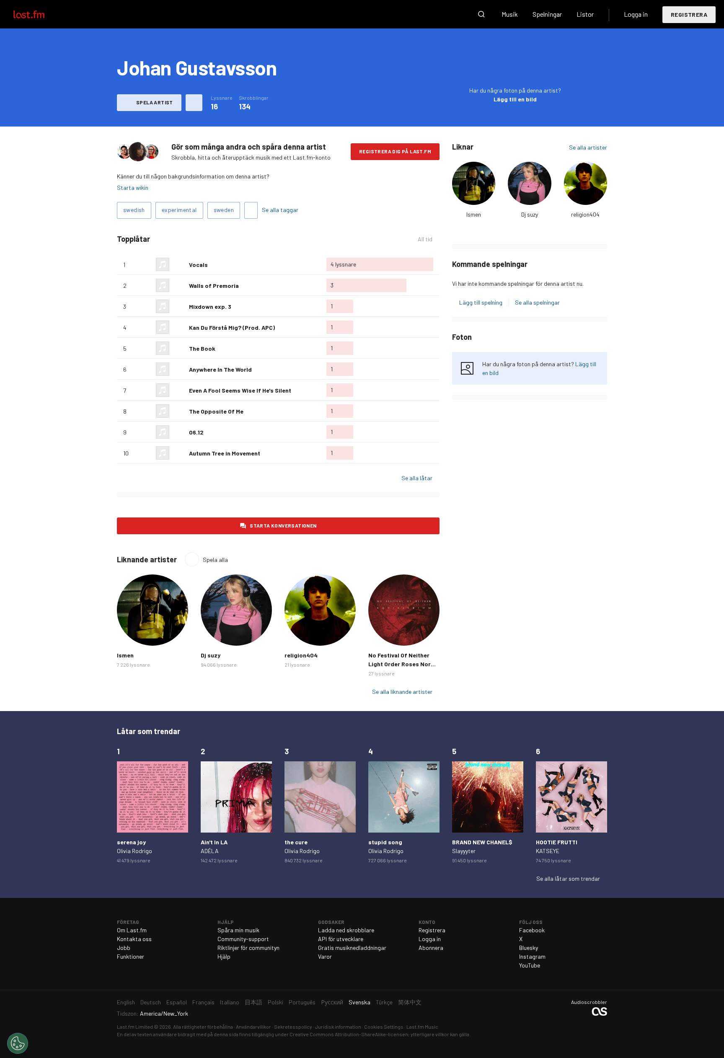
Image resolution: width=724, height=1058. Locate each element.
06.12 (196, 432)
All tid (429, 239)
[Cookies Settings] (17, 1043)
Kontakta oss (134, 938)
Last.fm (38, 14)
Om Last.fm (132, 930)
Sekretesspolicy (293, 1027)
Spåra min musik (238, 930)
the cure (296, 842)
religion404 (585, 214)
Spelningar (547, 14)
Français (203, 1002)
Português (302, 1002)
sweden (224, 209)
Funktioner (130, 956)
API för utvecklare (340, 938)
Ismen (473, 214)
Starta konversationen (283, 525)
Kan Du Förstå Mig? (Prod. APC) (232, 327)
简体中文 (409, 1002)
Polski (275, 1002)
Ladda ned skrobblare (346, 930)
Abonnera (431, 947)
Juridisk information (338, 1027)
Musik (510, 14)
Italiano (229, 1002)
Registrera (689, 14)
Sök (481, 14)
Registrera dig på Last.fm (395, 151)
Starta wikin (132, 187)
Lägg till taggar (251, 210)
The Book (202, 348)
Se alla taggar (280, 209)
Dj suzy (529, 214)
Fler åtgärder (194, 102)
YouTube (529, 965)
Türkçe (384, 1002)
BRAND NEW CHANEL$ (482, 842)
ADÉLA (210, 850)
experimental (179, 209)
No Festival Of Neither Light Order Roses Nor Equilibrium (399, 664)
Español (176, 1002)
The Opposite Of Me (216, 411)
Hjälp (223, 956)
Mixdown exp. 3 (210, 306)
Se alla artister (588, 147)
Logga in (636, 14)
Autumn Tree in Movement (224, 453)
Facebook (532, 930)
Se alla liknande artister (402, 691)
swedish (134, 209)
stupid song (385, 842)
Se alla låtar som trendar (568, 878)
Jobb (123, 947)
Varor (325, 956)
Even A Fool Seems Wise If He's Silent (240, 390)
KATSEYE (547, 850)
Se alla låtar (416, 477)
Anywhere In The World (220, 369)
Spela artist (154, 102)
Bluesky (528, 947)
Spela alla (215, 559)
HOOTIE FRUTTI (556, 842)
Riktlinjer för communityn (248, 947)
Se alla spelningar (537, 302)
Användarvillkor (253, 1027)
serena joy (131, 842)
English (126, 1002)
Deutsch (150, 1002)
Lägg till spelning (480, 302)
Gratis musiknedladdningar (352, 947)
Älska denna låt (179, 264)
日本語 (253, 1002)
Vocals (198, 264)
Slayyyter (464, 850)
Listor (585, 14)
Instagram (532, 956)
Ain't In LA (214, 842)
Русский (332, 1002)
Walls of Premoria (214, 285)
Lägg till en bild (515, 99)
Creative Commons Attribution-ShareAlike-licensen (349, 1034)
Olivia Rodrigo (134, 850)
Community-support (243, 938)
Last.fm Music (422, 1027)
